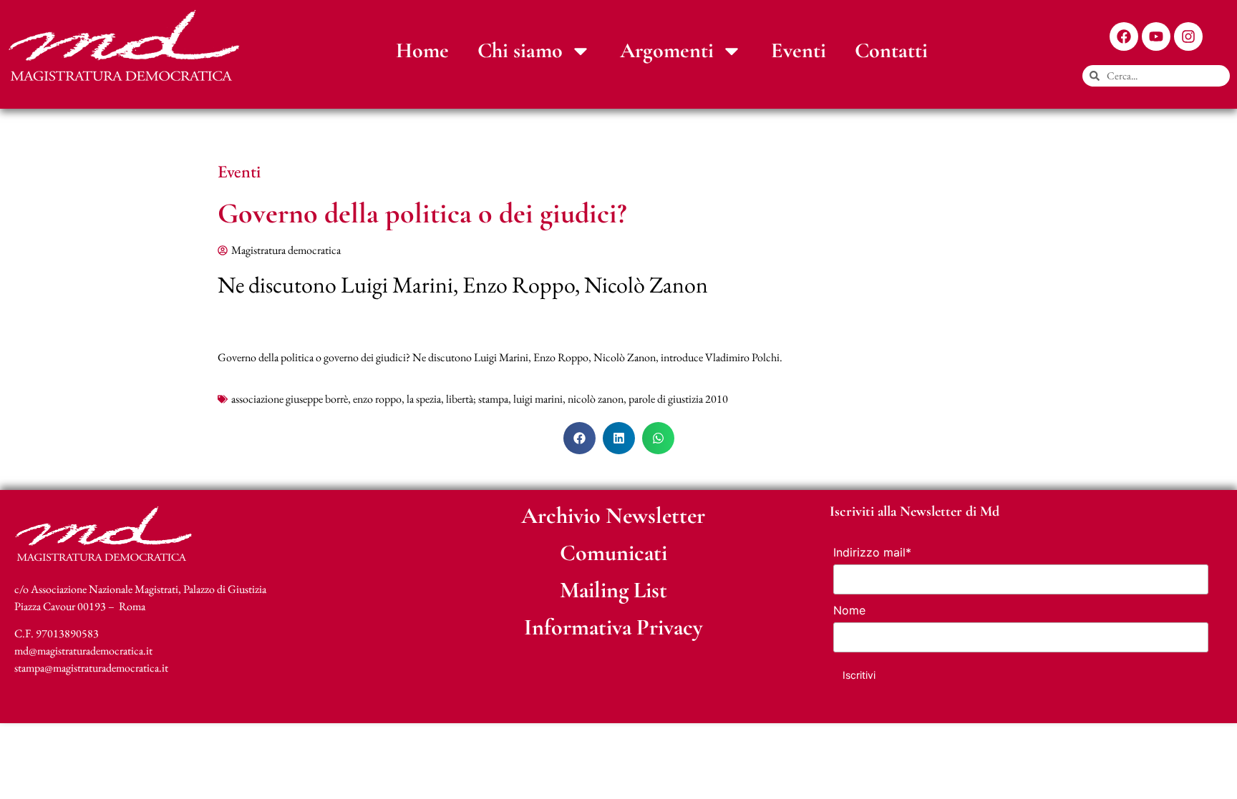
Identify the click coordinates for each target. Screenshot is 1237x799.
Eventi (798, 50)
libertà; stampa (477, 398)
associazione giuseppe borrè (289, 398)
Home (422, 50)
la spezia (424, 398)
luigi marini (538, 398)
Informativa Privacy (613, 627)
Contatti (891, 50)
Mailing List (613, 590)
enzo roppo (377, 398)
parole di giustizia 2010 (678, 398)
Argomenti (667, 50)
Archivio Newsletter (613, 515)
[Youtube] (1156, 36)
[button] (579, 438)
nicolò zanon (596, 398)
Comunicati (613, 553)
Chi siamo (520, 50)
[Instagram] (1188, 36)
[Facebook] (1124, 36)
